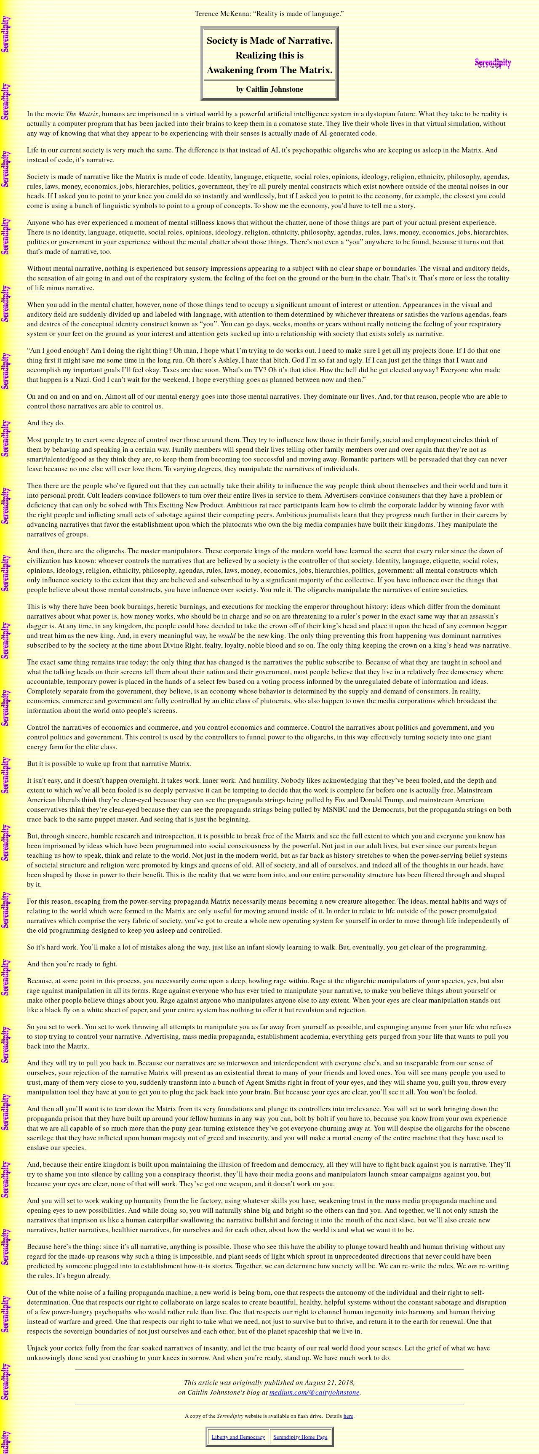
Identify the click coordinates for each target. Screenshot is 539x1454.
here (348, 1415)
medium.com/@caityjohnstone (315, 1392)
